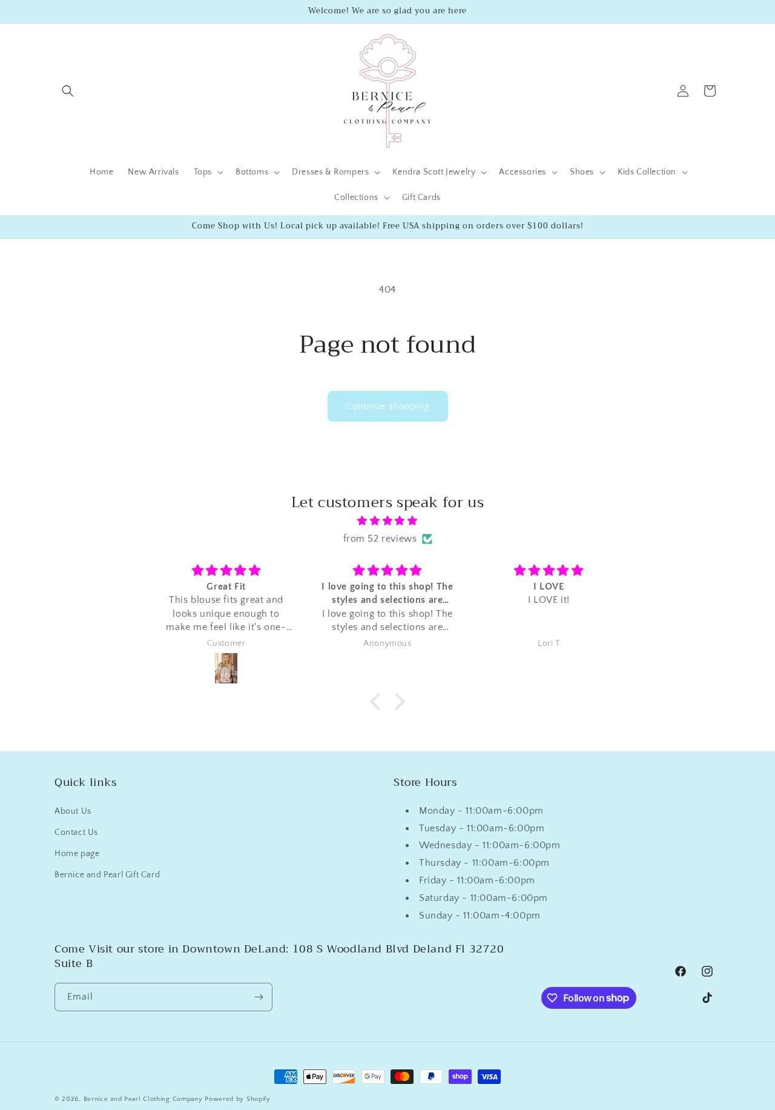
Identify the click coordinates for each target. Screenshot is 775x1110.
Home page (76, 854)
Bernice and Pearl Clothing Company (144, 1099)
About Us (72, 811)
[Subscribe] (258, 997)
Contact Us (76, 832)
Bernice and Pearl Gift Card (107, 875)
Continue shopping (388, 406)
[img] (387, 521)
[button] (67, 91)
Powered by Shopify (238, 1099)
